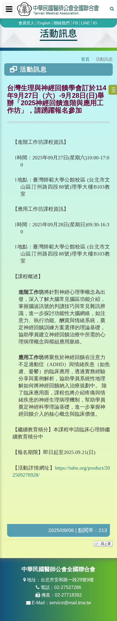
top (103, 544)
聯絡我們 (62, 23)
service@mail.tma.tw (70, 602)
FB (75, 23)
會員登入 (26, 23)
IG (95, 23)
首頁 (85, 59)
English (44, 23)
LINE (85, 23)
